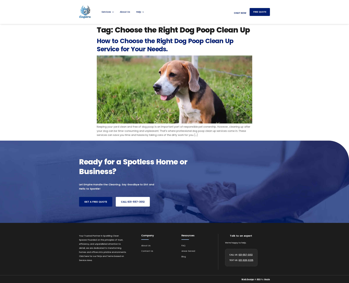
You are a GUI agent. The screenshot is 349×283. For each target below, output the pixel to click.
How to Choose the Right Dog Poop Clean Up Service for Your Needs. (165, 45)
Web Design (247, 279)
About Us (125, 11)
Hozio (267, 279)
